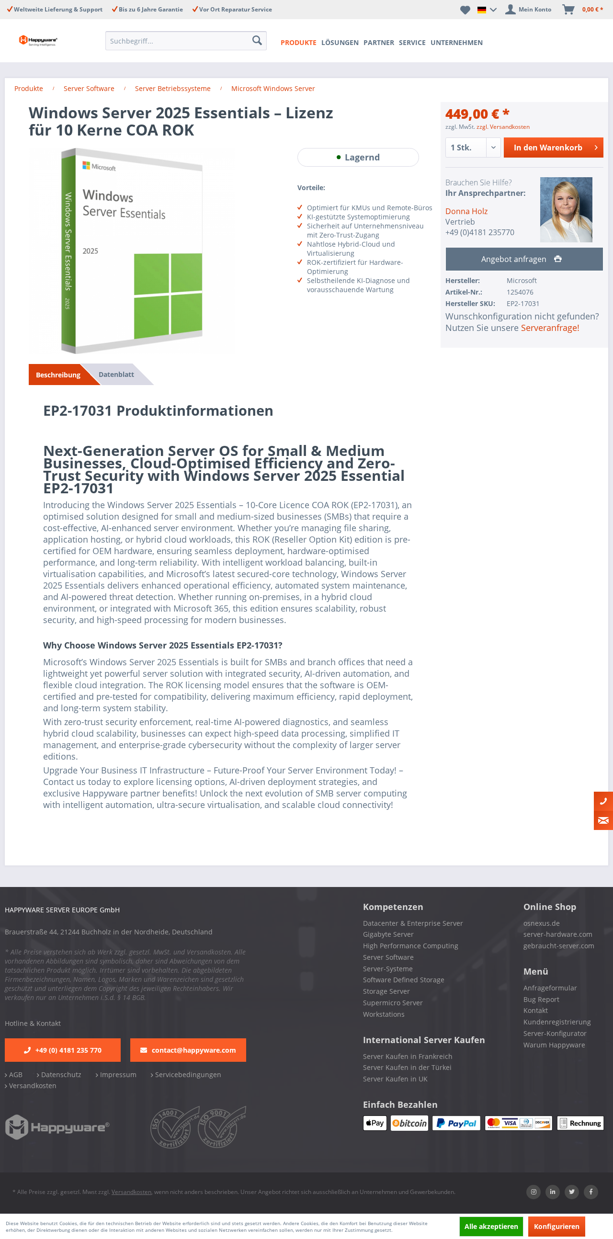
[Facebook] (591, 1192)
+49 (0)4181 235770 (479, 232)
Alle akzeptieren (491, 1226)
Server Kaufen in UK (395, 1078)
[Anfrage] (603, 820)
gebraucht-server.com (558, 945)
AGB (15, 1074)
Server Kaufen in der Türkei (407, 1067)
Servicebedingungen (187, 1074)
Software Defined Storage (403, 979)
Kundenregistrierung (557, 1021)
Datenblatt (116, 374)
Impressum (117, 1074)
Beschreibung (58, 374)
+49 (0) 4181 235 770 (68, 1050)
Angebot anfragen (514, 259)
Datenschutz (60, 1074)
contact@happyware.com (194, 1050)
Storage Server (386, 991)
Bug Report (541, 999)
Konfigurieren (556, 1226)
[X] (572, 1192)
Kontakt (535, 1010)
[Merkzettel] (465, 9)
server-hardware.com (557, 934)
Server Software (388, 957)
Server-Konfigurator (555, 1033)
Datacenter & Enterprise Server (413, 923)
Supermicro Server (393, 1002)
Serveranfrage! (550, 327)
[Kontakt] (603, 801)
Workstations (384, 1014)
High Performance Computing (410, 945)
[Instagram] (533, 1192)
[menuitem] (186, 40)
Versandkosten (32, 1085)
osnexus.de (541, 923)
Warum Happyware (554, 1044)
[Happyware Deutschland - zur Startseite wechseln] (39, 40)
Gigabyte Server (388, 934)
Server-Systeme (388, 968)
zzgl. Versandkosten (503, 127)
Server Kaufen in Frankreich (408, 1056)
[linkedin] (552, 1192)
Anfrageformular (550, 987)
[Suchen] (257, 40)
